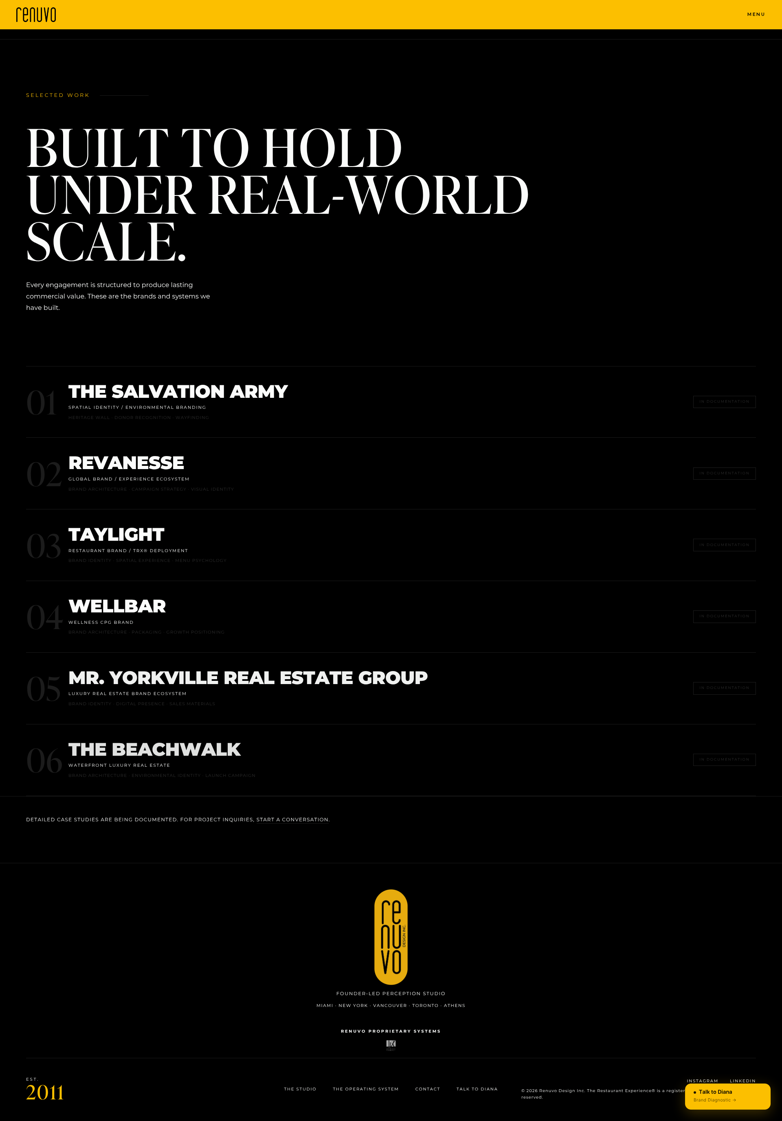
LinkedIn (743, 1081)
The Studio (300, 1089)
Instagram (702, 1081)
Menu (756, 14)
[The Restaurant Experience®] (391, 1045)
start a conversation (293, 820)
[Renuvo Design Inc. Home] (391, 937)
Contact (427, 1089)
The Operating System (366, 1089)
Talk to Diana (477, 1089)
